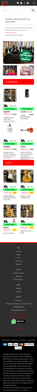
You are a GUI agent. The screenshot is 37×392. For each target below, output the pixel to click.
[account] (14, 2)
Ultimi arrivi (11, 81)
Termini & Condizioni (18, 273)
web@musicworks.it (10, 32)
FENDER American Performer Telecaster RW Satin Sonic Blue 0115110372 (9, 155)
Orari (18, 258)
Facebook (18, 288)
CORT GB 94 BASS (8, 233)
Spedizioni (18, 276)
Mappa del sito (18, 329)
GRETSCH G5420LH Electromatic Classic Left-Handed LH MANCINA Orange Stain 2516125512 (27, 156)
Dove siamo (18, 261)
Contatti (18, 254)
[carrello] (12, 2)
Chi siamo (18, 251)
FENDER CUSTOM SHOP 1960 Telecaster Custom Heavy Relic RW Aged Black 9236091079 (9, 121)
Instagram (18, 291)
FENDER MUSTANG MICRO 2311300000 (25, 117)
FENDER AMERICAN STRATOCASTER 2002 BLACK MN (9, 198)
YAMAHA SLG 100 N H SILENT (27, 232)
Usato (8, 162)
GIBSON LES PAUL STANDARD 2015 (26, 197)
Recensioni (18, 264)
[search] (33, 10)
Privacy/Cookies (18, 279)
